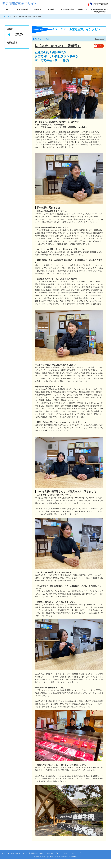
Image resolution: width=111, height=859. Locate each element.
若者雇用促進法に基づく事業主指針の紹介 (100, 10)
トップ (7, 9)
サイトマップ (76, 853)
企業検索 (37, 9)
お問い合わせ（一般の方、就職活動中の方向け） (27, 853)
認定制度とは (53, 9)
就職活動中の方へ (67, 9)
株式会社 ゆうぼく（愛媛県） (58, 46)
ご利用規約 (49, 853)
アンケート (5, 853)
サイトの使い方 (22, 9)
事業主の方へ (82, 9)
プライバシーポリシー (62, 853)
